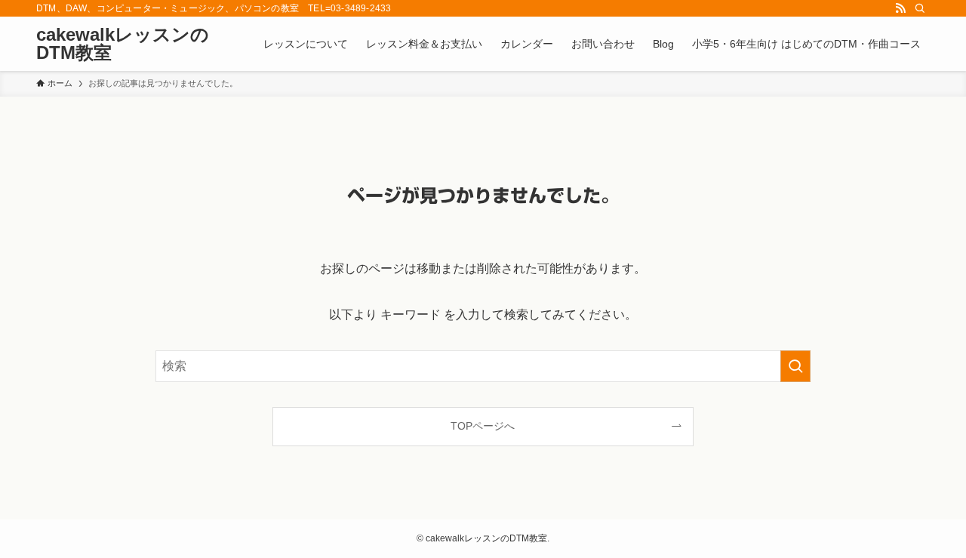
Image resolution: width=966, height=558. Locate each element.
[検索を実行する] (795, 366)
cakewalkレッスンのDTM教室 (122, 44)
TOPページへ (483, 426)
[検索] (920, 8)
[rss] (900, 8)
